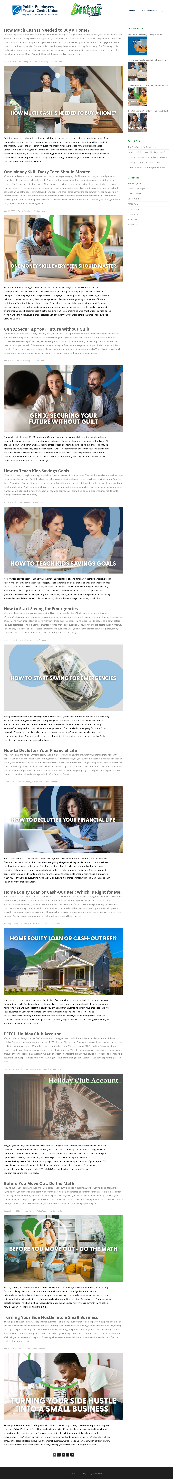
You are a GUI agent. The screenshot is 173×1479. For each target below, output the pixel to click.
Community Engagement (138, 188)
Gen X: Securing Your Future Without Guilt (47, 329)
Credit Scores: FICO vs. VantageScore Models (147, 167)
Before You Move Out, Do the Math (39, 1183)
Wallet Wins (37, 782)
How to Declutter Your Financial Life (40, 750)
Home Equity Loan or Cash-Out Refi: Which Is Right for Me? (63, 892)
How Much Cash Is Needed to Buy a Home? (47, 30)
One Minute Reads (135, 199)
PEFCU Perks (133, 204)
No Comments (57, 61)
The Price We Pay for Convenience (142, 147)
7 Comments (55, 1069)
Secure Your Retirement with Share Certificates (147, 157)
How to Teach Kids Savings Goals (36, 470)
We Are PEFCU (134, 224)
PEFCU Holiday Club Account (33, 1033)
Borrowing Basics (26, 61)
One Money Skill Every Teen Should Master (47, 171)
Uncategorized (134, 214)
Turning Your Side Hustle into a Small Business (51, 1317)
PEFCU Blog (81, 1473)
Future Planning (41, 61)
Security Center (134, 209)
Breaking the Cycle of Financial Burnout (144, 162)
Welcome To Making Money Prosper (145, 34)
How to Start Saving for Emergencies (41, 608)
